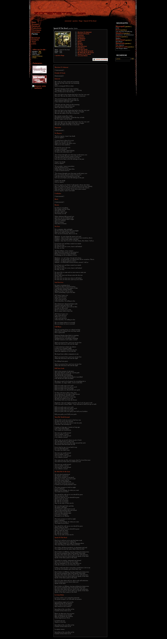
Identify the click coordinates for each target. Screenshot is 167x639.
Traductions (36, 28)
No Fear (80, 44)
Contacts (35, 40)
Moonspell (123, 27)
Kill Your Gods (83, 49)
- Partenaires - (37, 63)
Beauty (80, 43)
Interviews (36, 32)
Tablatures (36, 26)
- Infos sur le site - (39, 50)
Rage (80, 21)
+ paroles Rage (59, 55)
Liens (34, 44)
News (34, 22)
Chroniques (36, 30)
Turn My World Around (85, 51)
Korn (124, 30)
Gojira (122, 37)
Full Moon (81, 48)
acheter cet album (101, 59)
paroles (75, 21)
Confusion (81, 40)
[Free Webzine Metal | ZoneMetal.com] (57, 14)
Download (36, 38)
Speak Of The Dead (84, 54)
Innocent (81, 35)
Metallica (125, 34)
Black (79, 41)
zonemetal (68, 21)
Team (34, 42)
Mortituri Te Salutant (85, 32)
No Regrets (81, 38)
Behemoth (123, 44)
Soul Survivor (82, 46)
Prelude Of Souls (83, 34)
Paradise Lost (125, 47)
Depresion (81, 37)
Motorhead (123, 40)
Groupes (35, 24)
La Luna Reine (83, 55)
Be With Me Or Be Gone (86, 52)
